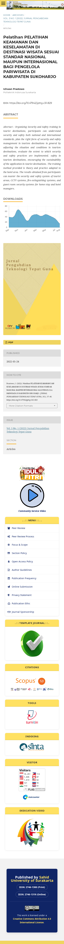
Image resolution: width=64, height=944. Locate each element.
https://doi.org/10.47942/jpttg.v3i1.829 (30, 103)
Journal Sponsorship (23, 611)
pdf (10, 342)
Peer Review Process (23, 536)
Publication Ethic (21, 603)
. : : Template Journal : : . (32, 623)
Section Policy (19, 553)
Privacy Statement (22, 595)
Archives (18, 15)
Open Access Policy (22, 561)
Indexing (32, 736)
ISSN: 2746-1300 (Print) (32, 887)
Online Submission (22, 586)
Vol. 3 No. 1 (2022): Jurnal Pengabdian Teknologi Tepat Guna (25, 20)
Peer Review (18, 528)
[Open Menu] (3, 3)
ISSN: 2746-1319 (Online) (32, 894)
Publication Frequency (24, 578)
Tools (32, 703)
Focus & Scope (20, 544)
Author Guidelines (22, 569)
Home (6, 15)
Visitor (32, 762)
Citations (32, 667)
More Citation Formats (21, 405)
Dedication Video (32, 810)
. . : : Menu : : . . (32, 520)
